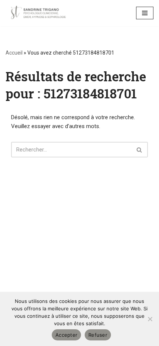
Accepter (66, 335)
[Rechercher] (139, 149)
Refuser (97, 335)
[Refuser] (149, 319)
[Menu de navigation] (144, 13)
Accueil (14, 53)
